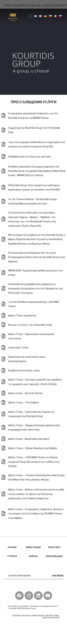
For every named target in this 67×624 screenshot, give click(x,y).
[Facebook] (25, 586)
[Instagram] (29, 595)
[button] (30, 16)
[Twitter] (33, 586)
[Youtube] (41, 586)
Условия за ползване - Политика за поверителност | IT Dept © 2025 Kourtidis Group (33, 607)
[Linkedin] (38, 595)
